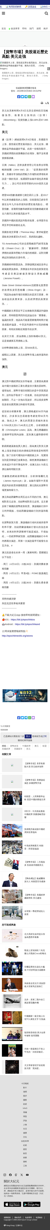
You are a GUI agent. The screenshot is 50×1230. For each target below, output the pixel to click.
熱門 (31, 28)
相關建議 (7, 1217)
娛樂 (25, 1157)
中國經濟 (26, 746)
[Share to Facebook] (18, 96)
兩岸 (45, 28)
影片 (25, 1088)
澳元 (36, 746)
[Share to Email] (33, 96)
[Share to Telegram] (26, 96)
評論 (25, 1120)
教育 (25, 1153)
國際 (25, 1100)
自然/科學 (25, 1141)
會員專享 (15, 28)
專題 (25, 1116)
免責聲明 (28, 1217)
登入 (28, 736)
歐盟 (45, 746)
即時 (24, 28)
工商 (25, 1166)
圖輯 (25, 1162)
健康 (25, 1133)
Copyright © (8, 1220)
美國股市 (18, 749)
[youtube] (27, 1174)
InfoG (25, 1108)
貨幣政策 (14, 746)
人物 (25, 1125)
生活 (25, 1129)
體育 (25, 1149)
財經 (25, 1104)
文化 (25, 1137)
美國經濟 (6, 749)
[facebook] (10, 1174)
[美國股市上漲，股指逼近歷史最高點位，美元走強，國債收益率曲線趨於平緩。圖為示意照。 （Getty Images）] (25, 65)
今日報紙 (25, 1083)
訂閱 (44, 736)
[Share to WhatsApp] (29, 96)
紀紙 (25, 1145)
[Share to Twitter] (22, 96)
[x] (22, 1174)
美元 (28, 749)
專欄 (25, 1112)
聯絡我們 (17, 1217)
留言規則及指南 (4, 729)
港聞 (38, 28)
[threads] (16, 1174)
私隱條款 (39, 1217)
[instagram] (5, 1174)
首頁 (4, 28)
